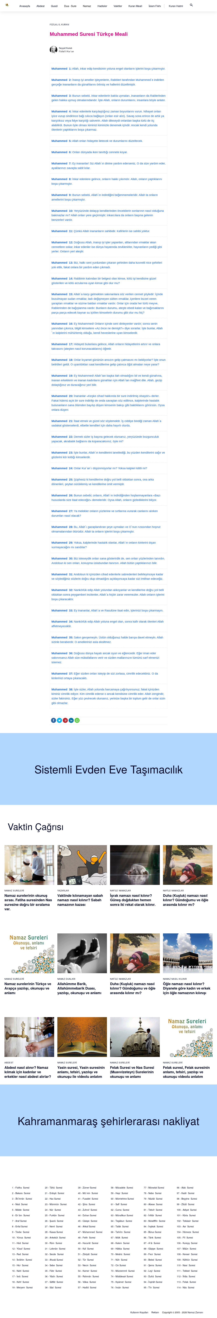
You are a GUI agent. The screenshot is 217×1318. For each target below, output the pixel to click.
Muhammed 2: (61, 79)
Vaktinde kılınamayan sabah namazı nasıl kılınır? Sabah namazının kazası (80, 900)
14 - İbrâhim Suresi (22, 1259)
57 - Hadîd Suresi (87, 1287)
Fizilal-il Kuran (59, 24)
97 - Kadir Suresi (185, 1193)
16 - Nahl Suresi (20, 1270)
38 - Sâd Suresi (53, 1287)
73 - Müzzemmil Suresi (123, 1270)
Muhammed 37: (62, 673)
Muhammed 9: (61, 195)
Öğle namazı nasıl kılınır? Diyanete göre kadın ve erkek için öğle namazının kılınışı (186, 988)
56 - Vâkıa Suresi (87, 1281)
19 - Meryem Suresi (22, 1287)
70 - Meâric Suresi (120, 1254)
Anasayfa (24, 6)
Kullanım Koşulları (139, 1312)
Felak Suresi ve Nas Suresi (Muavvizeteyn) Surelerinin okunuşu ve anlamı (132, 1072)
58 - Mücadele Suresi (122, 1187)
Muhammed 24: (62, 468)
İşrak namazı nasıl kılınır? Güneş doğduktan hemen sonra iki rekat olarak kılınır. (133, 900)
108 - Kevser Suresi (187, 1254)
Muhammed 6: (61, 152)
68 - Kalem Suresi (120, 1243)
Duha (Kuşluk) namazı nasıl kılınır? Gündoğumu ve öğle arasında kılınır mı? (185, 900)
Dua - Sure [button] (70, 6)
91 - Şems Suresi (153, 1265)
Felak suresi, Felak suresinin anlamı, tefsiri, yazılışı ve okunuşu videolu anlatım (186, 1072)
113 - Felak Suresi (186, 1281)
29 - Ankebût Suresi (55, 1237)
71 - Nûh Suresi (119, 1259)
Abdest (40, 6)
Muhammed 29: (62, 542)
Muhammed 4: (61, 111)
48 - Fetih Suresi (86, 1237)
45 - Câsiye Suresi (87, 1220)
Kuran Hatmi (176, 6)
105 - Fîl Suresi (185, 1237)
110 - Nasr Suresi (186, 1265)
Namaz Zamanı (195, 1312)
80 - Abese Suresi (153, 1204)
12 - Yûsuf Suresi (21, 1248)
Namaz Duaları (66, 978)
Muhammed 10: (62, 210)
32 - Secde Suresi (54, 1254)
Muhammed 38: (62, 689)
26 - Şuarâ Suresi (54, 1220)
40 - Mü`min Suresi (88, 1193)
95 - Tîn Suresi (151, 1287)
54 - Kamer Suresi (87, 1270)
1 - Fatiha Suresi (20, 1187)
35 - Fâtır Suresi (53, 1270)
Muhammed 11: (62, 231)
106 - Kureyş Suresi (187, 1243)
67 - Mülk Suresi (119, 1237)
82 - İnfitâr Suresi (153, 1215)
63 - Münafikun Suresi (122, 1215)
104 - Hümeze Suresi (188, 1232)
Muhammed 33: (62, 610)
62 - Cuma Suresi (120, 1209)
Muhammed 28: (62, 527)
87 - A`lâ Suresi (152, 1243)
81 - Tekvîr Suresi (153, 1209)
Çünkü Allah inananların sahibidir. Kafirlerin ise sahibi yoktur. (111, 231)
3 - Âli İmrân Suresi (22, 1198)
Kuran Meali (135, 6)
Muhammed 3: (61, 95)
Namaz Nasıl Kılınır (175, 978)
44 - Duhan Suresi (87, 1215)
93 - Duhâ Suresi (152, 1276)
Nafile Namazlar (120, 890)
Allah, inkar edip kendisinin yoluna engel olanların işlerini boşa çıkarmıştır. (118, 68)
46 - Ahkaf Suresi (86, 1226)
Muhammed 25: (62, 479)
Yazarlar (63, 890)
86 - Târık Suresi (152, 1237)
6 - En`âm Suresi (21, 1215)
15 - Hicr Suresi (20, 1265)
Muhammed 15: (62, 294)
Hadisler (102, 6)
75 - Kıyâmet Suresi (121, 1281)
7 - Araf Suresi (19, 1220)
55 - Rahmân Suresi (88, 1276)
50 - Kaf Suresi (86, 1248)
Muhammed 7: (61, 163)
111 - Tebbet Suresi (187, 1270)
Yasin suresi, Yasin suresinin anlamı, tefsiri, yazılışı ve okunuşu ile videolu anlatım (81, 1072)
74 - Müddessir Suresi (122, 1276)
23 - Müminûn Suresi (56, 1204)
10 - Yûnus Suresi (21, 1237)
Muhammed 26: (62, 495)
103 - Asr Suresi (185, 1226)
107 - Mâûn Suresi (186, 1248)
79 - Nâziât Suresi (153, 1198)
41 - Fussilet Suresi (88, 1198)
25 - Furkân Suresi (54, 1215)
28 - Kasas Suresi (54, 1232)
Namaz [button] (87, 6)
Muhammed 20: (62, 396)
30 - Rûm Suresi (53, 1243)
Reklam (155, 1312)
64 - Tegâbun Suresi (121, 1220)
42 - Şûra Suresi (86, 1204)
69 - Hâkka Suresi (120, 1248)
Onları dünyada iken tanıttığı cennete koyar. (99, 152)
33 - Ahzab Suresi (54, 1259)
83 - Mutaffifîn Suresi (154, 1220)
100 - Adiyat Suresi (187, 1209)
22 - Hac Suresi (53, 1198)
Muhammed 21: (62, 421)
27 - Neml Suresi (53, 1226)
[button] (24, 6)
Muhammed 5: (61, 141)
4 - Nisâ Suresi (19, 1204)
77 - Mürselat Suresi (154, 1187)
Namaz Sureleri (14, 890)
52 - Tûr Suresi (86, 1259)
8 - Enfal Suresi (19, 1226)
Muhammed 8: (61, 179)
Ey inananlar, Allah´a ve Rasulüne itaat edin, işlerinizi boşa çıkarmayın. (118, 610)
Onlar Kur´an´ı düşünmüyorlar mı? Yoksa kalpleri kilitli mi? (110, 468)
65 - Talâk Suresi (120, 1226)
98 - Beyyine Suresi (187, 1198)
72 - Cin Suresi (118, 1265)
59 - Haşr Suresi (119, 1193)
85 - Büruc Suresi (152, 1232)
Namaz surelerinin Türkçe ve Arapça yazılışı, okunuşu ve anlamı (27, 988)
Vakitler (118, 6)
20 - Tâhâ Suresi (53, 1187)
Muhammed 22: (62, 436)
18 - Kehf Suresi (20, 1281)
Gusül (54, 6)
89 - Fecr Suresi (152, 1254)
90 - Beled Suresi (153, 1259)
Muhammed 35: (62, 637)
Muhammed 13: (62, 262)
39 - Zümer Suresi (87, 1187)
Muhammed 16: (62, 323)
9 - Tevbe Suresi (20, 1232)
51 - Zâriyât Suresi (87, 1254)
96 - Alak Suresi (185, 1187)
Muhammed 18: (62, 359)
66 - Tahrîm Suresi (120, 1232)
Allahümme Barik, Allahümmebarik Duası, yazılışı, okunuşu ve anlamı (79, 988)
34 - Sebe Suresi (53, 1265)
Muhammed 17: (62, 344)
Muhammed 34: (62, 621)
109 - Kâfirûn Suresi (187, 1259)
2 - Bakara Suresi (21, 1193)
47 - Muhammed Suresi (90, 1232)
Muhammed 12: (62, 242)
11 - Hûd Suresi (20, 1243)
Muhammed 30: (62, 558)
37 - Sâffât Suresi (54, 1281)
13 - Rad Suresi (20, 1254)
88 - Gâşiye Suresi (153, 1248)
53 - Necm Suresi (87, 1265)
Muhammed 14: (62, 278)
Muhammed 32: (62, 590)
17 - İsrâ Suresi (20, 1276)
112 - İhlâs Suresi (186, 1276)
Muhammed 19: (62, 375)
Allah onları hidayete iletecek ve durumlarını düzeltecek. (107, 141)
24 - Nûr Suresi (53, 1209)
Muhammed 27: (62, 511)
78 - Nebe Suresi (152, 1193)
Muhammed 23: (62, 452)
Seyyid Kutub (65, 48)
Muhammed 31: (62, 574)
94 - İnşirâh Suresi (153, 1281)
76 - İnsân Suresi (120, 1287)
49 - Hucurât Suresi (88, 1243)
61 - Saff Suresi (119, 1204)
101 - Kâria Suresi (186, 1215)
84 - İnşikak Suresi (153, 1226)
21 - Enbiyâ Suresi (54, 1193)
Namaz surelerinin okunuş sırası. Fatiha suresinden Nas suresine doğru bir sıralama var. (28, 902)
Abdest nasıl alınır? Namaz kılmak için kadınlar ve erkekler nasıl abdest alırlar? (27, 1072)
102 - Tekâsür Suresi (187, 1220)
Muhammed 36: (62, 653)
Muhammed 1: (61, 68)
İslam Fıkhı (155, 6)
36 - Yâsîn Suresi (54, 1276)
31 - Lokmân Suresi (55, 1248)
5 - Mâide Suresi (20, 1209)
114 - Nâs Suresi (185, 1287)
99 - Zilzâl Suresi (185, 1204)
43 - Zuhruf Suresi (87, 1209)
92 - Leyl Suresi (152, 1270)
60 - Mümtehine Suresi (122, 1198)
